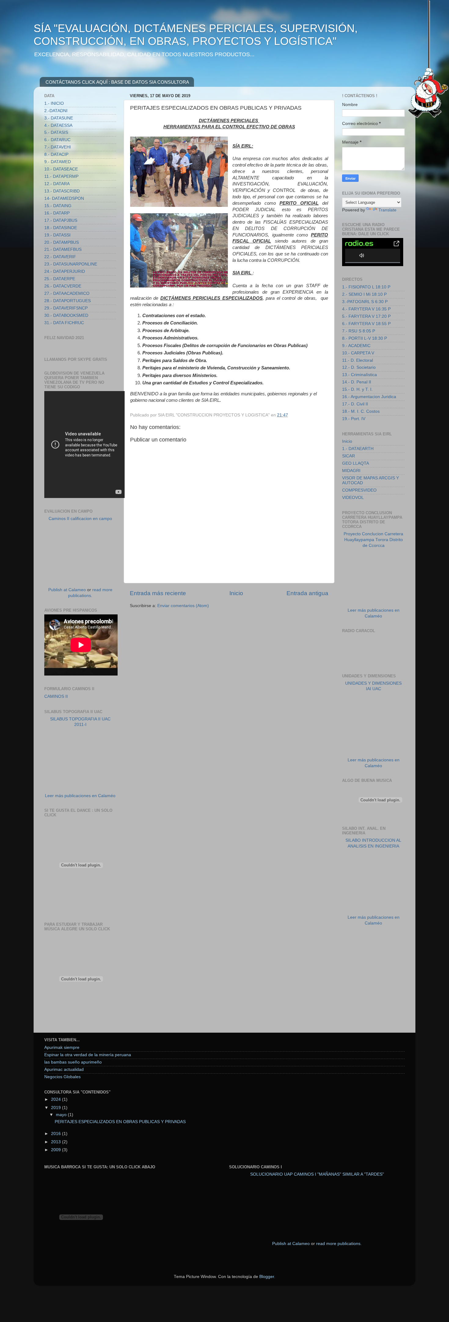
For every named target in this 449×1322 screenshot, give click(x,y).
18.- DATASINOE (60, 227)
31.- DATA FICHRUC (64, 322)
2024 (56, 1099)
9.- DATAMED (57, 161)
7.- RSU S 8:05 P (358, 331)
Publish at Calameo (67, 590)
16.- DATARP (57, 213)
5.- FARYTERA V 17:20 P (366, 316)
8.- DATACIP (56, 154)
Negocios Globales (62, 1077)
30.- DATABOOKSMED (66, 315)
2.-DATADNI (56, 110)
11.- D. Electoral (357, 360)
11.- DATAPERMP (61, 176)
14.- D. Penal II (356, 382)
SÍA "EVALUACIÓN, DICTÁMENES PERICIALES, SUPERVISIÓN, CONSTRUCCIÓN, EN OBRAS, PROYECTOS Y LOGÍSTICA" (196, 34)
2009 (56, 1150)
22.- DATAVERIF (60, 257)
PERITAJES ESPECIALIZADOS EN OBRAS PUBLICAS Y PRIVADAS (120, 1121)
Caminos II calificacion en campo (80, 518)
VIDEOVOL (353, 497)
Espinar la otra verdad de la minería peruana (87, 1055)
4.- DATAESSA (58, 125)
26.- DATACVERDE (62, 286)
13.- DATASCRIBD (62, 191)
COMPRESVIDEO (359, 490)
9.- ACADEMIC (356, 345)
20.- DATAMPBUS (61, 242)
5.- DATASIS (56, 132)
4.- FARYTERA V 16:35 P (366, 309)
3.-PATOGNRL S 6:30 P (365, 301)
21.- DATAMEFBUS (63, 249)
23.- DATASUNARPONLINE (70, 264)
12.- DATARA (57, 183)
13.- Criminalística (359, 374)
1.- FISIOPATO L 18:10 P (366, 287)
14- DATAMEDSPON (64, 198)
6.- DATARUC (57, 139)
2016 (56, 1133)
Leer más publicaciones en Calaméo (80, 795)
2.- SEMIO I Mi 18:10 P (364, 294)
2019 (56, 1107)
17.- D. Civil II (355, 404)
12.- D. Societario (359, 367)
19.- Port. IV (353, 418)
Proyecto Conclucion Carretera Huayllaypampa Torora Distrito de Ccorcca (373, 540)
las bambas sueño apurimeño (73, 1062)
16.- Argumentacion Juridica (369, 396)
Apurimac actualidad (64, 1069)
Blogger (266, 1276)
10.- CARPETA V (358, 353)
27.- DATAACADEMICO (66, 293)
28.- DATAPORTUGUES (67, 300)
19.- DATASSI (57, 235)
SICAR (348, 456)
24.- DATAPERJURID (64, 271)
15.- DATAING (57, 205)
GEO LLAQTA (355, 463)
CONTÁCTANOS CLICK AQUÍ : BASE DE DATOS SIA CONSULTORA (117, 82)
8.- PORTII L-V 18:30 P (364, 338)
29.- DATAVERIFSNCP (66, 308)
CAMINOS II (56, 696)
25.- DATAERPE (59, 278)
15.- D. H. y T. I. (357, 389)
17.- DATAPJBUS (60, 220)
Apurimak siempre (61, 1047)
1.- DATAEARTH (358, 448)
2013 (56, 1142)
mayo (62, 1114)
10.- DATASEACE (61, 169)
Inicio (236, 593)
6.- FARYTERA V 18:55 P (366, 323)
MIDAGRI (351, 470)
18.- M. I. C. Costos (361, 411)
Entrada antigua (307, 593)
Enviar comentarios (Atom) (183, 605)
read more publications (338, 1243)
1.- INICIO (54, 103)
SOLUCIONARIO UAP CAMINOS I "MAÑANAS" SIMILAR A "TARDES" (317, 1174)
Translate (387, 210)
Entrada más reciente (158, 593)
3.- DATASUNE (58, 118)
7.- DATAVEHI (57, 147)
